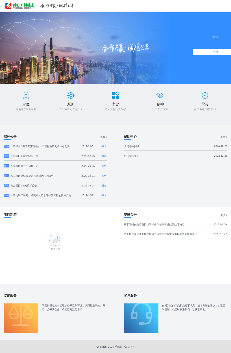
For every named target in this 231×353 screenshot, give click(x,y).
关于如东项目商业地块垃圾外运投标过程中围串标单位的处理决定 (160, 234)
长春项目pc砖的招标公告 (24, 165)
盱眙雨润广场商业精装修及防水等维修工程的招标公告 (40, 195)
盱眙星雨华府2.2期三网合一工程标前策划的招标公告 (40, 146)
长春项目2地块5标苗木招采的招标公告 (32, 175)
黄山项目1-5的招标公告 (23, 185)
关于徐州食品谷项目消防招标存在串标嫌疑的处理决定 (154, 224)
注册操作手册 (131, 155)
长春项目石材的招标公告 (24, 156)
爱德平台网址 (131, 146)
